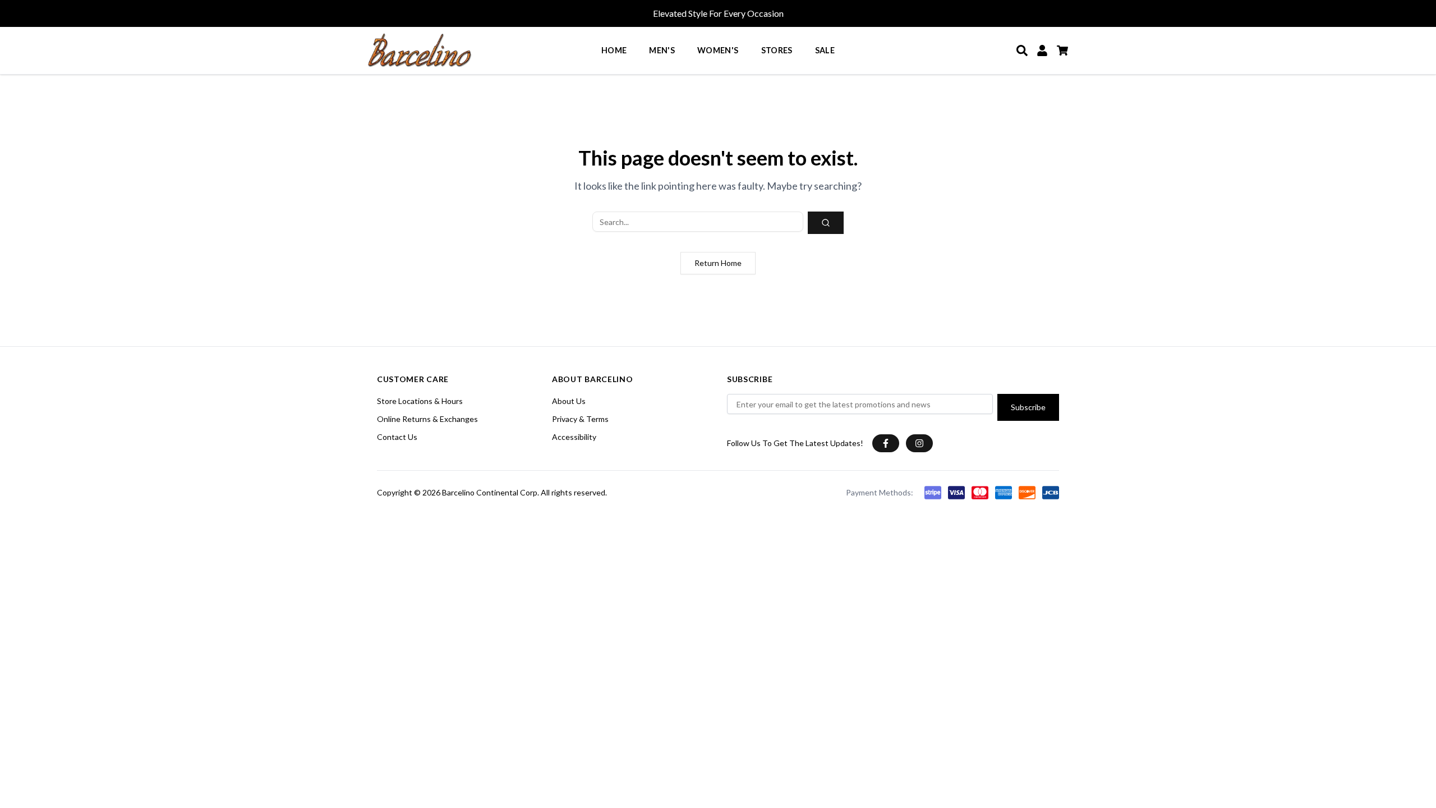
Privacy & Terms (580, 419)
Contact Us (397, 437)
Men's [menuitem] (662, 50)
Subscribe (1028, 407)
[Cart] (1062, 50)
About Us (569, 401)
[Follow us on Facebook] (885, 443)
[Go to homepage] (420, 50)
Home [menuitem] (614, 50)
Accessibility (574, 437)
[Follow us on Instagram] (919, 443)
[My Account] (1042, 50)
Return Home (718, 263)
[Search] (1022, 50)
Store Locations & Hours (420, 401)
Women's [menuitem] (718, 50)
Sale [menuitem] (825, 50)
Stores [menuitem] (777, 50)
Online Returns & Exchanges (427, 419)
